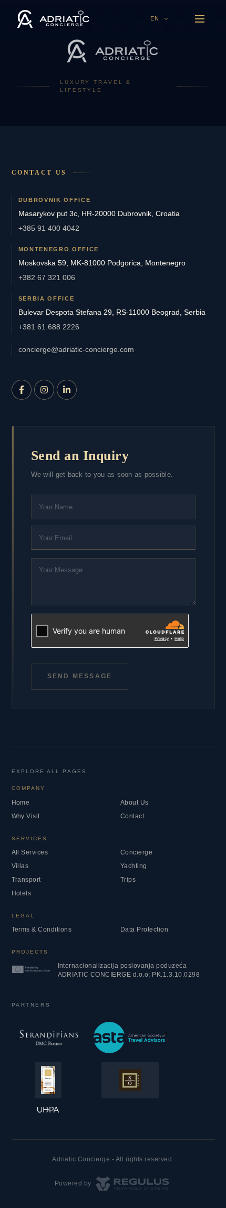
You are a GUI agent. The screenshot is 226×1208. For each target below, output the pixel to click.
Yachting (133, 866)
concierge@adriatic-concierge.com (76, 349)
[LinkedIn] (67, 390)
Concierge (136, 852)
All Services (30, 852)
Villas (20, 866)
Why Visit (26, 816)
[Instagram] (44, 390)
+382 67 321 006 (46, 277)
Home (21, 802)
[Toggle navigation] (199, 19)
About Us (134, 802)
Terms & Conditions (42, 929)
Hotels (22, 893)
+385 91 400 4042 (48, 228)
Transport (27, 879)
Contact (132, 816)
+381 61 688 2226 (48, 327)
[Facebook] (22, 390)
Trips (128, 879)
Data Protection (144, 929)
